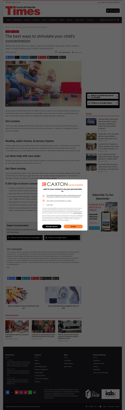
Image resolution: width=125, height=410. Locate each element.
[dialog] (63, 205)
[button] (62, 205)
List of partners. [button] (77, 213)
